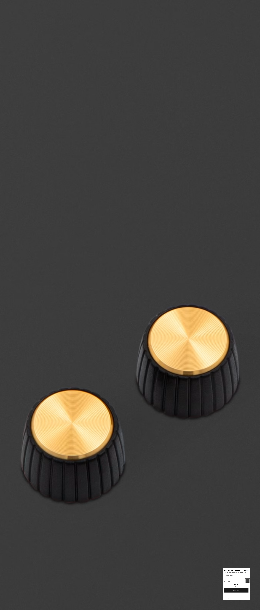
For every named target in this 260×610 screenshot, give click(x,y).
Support (246, 6)
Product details (229, 575)
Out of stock (236, 590)
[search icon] (250, 6)
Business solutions (233, 2)
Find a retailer (247, 2)
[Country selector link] (256, 3)
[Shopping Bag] (254, 6)
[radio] (247, 580)
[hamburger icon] (256, 6)
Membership (241, 2)
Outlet (253, 2)
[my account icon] (252, 6)
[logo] (5, 5)
